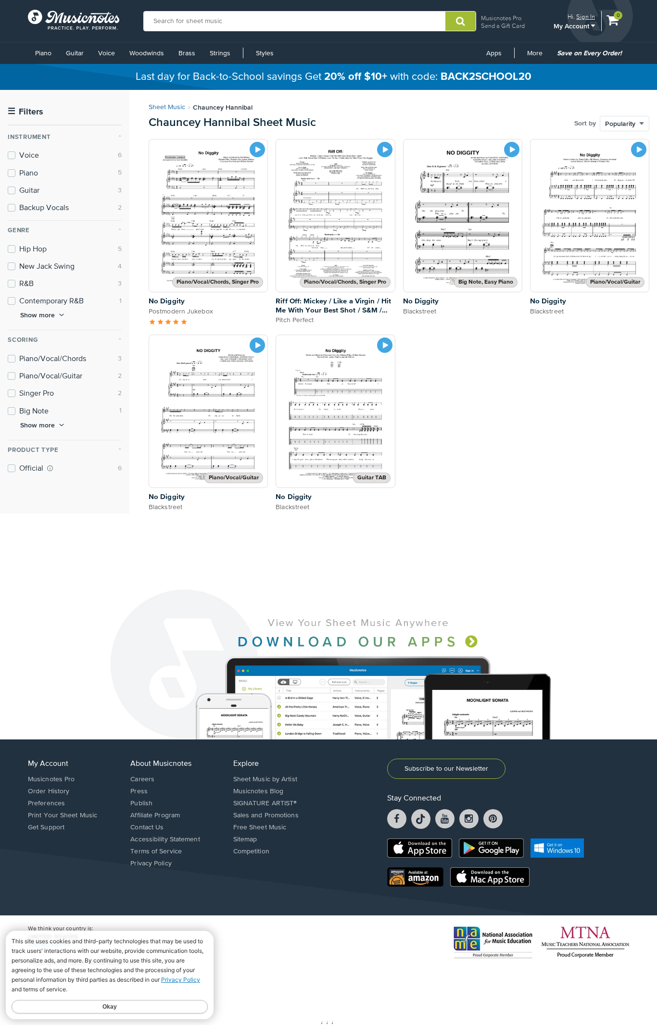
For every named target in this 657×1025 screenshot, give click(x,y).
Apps (494, 53)
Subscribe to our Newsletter (446, 768)
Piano (43, 53)
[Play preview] (257, 149)
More (538, 57)
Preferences (46, 803)
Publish (141, 803)
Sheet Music (167, 107)
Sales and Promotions (266, 815)
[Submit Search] (460, 21)
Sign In (585, 16)
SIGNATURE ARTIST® (265, 803)
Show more (37, 315)
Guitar (75, 53)
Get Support (46, 827)
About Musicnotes (160, 764)
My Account (572, 25)
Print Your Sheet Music (62, 815)
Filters (25, 111)
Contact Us (147, 827)
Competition (251, 851)
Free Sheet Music (260, 827)
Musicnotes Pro (501, 18)
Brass (186, 53)
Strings (220, 53)
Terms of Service (156, 851)
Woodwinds (146, 53)
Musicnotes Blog (258, 791)
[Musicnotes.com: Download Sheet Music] (73, 19)
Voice (106, 53)
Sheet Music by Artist (265, 779)
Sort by (585, 123)
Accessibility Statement (165, 839)
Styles (265, 53)
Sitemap (245, 839)
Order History (48, 791)
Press (139, 791)
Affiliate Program (155, 815)
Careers (142, 779)
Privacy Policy (150, 863)
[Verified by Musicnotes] (50, 468)
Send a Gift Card (503, 26)
